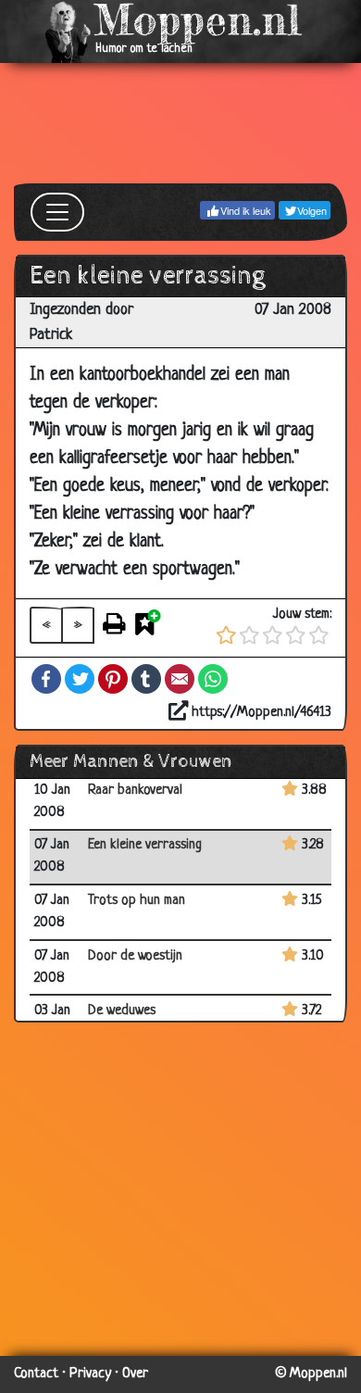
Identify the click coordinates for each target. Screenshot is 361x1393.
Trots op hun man (136, 901)
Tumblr (146, 679)
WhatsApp (213, 679)
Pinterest (113, 679)
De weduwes (122, 1011)
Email (179, 679)
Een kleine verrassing (145, 845)
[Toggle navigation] (57, 212)
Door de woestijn (135, 956)
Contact (36, 1374)
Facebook (46, 679)
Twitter (79, 679)
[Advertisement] (180, 123)
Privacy (90, 1374)
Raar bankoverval (135, 790)
